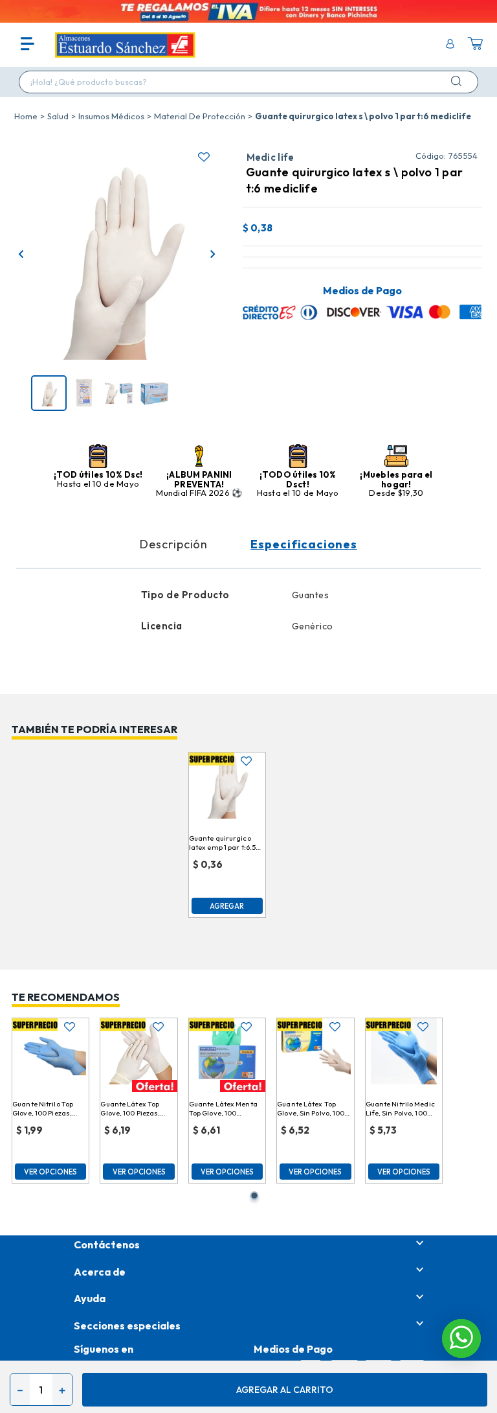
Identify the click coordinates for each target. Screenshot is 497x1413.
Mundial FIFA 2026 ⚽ (199, 492)
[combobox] (248, 82)
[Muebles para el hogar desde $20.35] (396, 457)
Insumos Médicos (111, 116)
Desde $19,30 (396, 492)
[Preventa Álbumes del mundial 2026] (199, 457)
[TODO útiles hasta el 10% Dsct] (298, 457)
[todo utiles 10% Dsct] (98, 457)
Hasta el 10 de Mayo (98, 483)
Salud (58, 116)
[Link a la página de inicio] (26, 116)
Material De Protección (199, 116)
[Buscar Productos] (459, 81)
